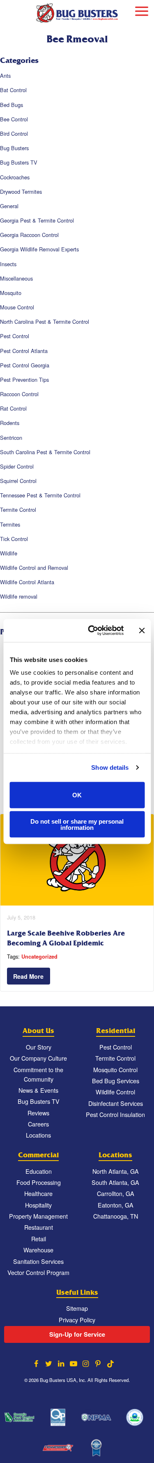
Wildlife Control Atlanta (27, 582)
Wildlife (8, 553)
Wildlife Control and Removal (34, 567)
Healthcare (38, 1193)
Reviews (38, 1112)
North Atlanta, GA (115, 1171)
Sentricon (11, 437)
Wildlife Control (115, 1091)
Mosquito (10, 293)
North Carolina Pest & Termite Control (44, 321)
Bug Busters (14, 148)
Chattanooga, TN (115, 1216)
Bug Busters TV (18, 162)
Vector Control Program (38, 1272)
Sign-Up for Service (77, 1334)
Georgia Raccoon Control (29, 235)
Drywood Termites (21, 191)
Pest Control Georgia (24, 365)
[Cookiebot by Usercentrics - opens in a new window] (92, 630)
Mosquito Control (115, 1069)
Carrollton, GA (115, 1193)
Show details (110, 767)
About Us (38, 1030)
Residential (115, 1030)
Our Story (38, 1047)
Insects (8, 264)
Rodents (9, 423)
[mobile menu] (141, 10)
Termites (10, 524)
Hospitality (38, 1205)
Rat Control (13, 408)
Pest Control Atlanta (24, 351)
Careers (38, 1123)
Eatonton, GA (115, 1205)
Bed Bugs (11, 105)
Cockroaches (15, 177)
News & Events (38, 1090)
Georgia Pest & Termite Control (37, 220)
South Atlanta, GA (115, 1182)
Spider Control (17, 466)
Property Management (38, 1216)
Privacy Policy (77, 1319)
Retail (38, 1238)
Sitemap (77, 1308)
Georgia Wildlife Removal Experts (39, 249)
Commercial (38, 1155)
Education (38, 1171)
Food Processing (38, 1182)
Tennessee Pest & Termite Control (40, 495)
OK (77, 795)
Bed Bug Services (115, 1080)
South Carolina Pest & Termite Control (45, 452)
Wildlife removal (18, 596)
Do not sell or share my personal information (77, 824)
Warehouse (38, 1249)
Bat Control (13, 90)
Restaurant (38, 1227)
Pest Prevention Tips (24, 379)
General (9, 206)
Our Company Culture (38, 1058)
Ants (5, 75)
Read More (28, 976)
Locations (38, 1135)
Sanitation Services (38, 1261)
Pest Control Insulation (115, 1114)
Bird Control (14, 133)
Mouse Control (17, 307)
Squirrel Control (18, 481)
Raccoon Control (19, 394)
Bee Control (14, 119)
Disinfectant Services (115, 1103)
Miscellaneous (16, 278)
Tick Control (14, 539)
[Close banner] (142, 630)
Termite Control (18, 509)
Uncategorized (39, 956)
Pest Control (14, 336)
